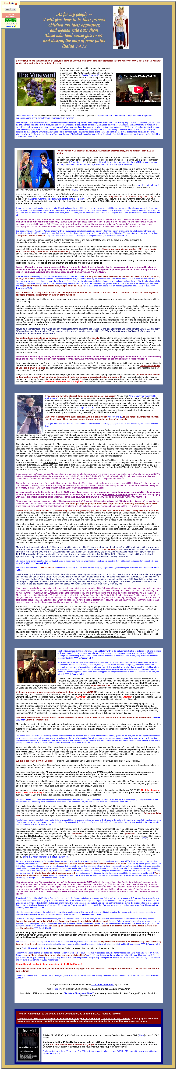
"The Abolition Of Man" (102, 984)
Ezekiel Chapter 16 (90, 75)
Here (56, 989)
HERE (144, 838)
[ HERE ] (75, 190)
